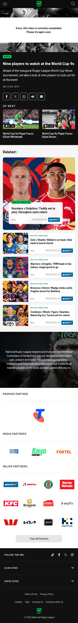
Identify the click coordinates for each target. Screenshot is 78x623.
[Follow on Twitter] (65, 554)
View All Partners (39, 538)
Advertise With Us (54, 601)
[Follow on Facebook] (59, 554)
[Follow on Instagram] (72, 554)
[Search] (73, 4)
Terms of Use (30, 594)
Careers (18, 601)
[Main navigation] (5, 4)
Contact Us (37, 601)
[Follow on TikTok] (52, 554)
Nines (7, 57)
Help (27, 601)
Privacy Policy (47, 594)
